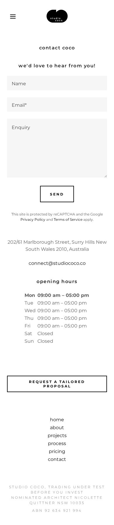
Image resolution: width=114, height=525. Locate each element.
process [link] (57, 443)
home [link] (57, 419)
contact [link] (57, 459)
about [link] (57, 427)
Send (57, 194)
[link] (57, 16)
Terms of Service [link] (68, 219)
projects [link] (57, 435)
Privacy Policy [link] (32, 219)
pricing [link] (57, 451)
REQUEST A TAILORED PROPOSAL (57, 383)
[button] (9, 16)
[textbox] (57, 83)
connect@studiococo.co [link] (57, 263)
